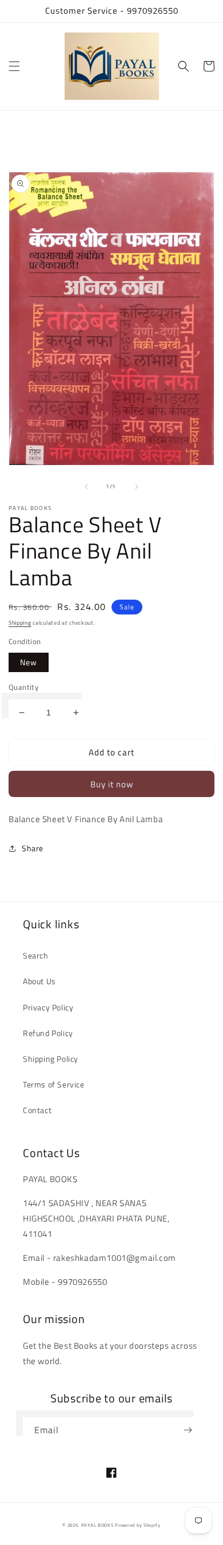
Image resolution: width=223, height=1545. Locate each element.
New (28, 662)
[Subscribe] (187, 1430)
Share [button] (32, 848)
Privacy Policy (48, 1007)
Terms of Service (54, 1084)
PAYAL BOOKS (97, 1525)
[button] (14, 66)
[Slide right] (136, 486)
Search (36, 955)
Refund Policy (48, 1033)
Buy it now (111, 784)
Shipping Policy (50, 1059)
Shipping (20, 622)
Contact (37, 1110)
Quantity (23, 687)
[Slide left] (86, 486)
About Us (39, 981)
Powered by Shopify (138, 1525)
